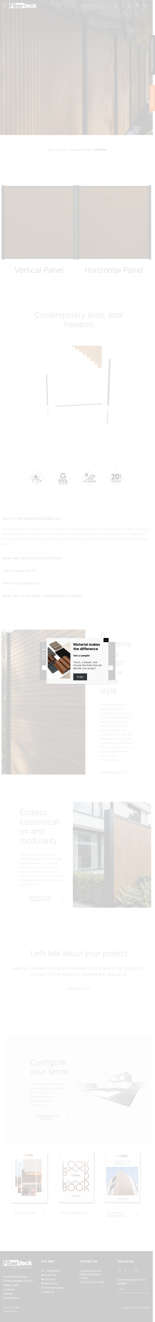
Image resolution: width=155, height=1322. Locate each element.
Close (106, 640)
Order (80, 676)
